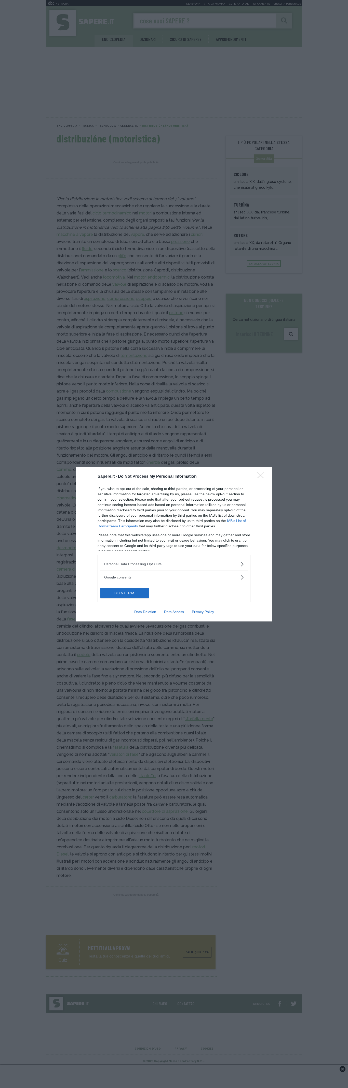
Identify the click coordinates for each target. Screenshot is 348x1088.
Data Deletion (145, 612)
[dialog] (174, 544)
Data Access (174, 612)
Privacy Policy (203, 612)
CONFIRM (124, 593)
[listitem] (174, 564)
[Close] (262, 477)
